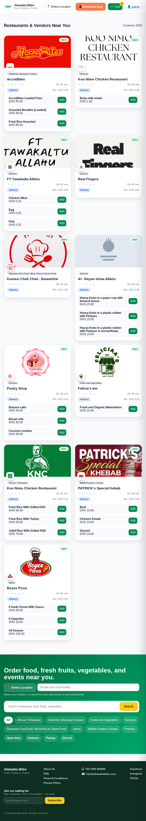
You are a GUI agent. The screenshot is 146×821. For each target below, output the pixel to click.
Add (61, 99)
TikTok (134, 778)
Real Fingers (88, 179)
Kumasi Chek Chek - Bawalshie (32, 279)
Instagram (136, 773)
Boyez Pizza (17, 588)
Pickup (50, 738)
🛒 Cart (116, 5)
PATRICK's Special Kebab (99, 488)
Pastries (130, 728)
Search (129, 706)
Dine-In (67, 738)
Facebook (136, 769)
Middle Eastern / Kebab (103, 728)
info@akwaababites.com (99, 773)
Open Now (14, 738)
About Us (49, 769)
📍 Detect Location (59, 6)
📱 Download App (91, 6)
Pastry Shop (17, 388)
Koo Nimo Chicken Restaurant (102, 79)
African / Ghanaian (29, 720)
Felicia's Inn (88, 388)
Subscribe (55, 800)
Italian (77, 728)
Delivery (33, 738)
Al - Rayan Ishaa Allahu (97, 279)
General (130, 720)
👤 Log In (133, 6)
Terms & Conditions (56, 778)
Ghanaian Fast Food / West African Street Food (36, 728)
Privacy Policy (52, 782)
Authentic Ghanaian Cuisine (66, 720)
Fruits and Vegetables (104, 720)
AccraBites (16, 79)
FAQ (46, 773)
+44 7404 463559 (95, 769)
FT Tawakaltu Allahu (23, 179)
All (8, 720)
